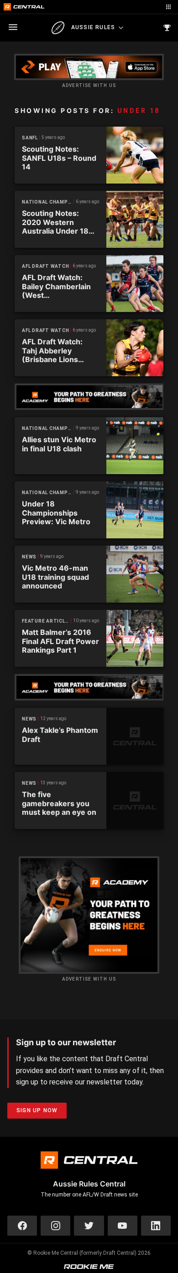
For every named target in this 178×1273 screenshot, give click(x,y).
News (29, 556)
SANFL (30, 137)
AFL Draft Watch (45, 266)
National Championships (48, 201)
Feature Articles (46, 621)
